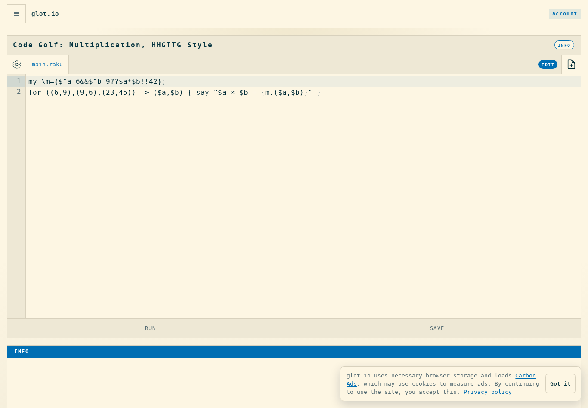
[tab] (47, 64)
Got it (560, 383)
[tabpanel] (294, 196)
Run (150, 328)
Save (437, 328)
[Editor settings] (16, 64)
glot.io (45, 13)
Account (565, 14)
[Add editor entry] (571, 64)
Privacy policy (488, 392)
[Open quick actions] (16, 13)
